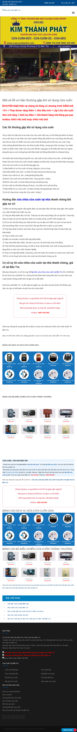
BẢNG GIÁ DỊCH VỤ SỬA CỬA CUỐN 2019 (20, 345)
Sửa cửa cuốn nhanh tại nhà (17, 615)
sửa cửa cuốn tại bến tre (29, 588)
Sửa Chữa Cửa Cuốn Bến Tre (17, 607)
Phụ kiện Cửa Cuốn (11, 472)
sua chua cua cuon (21, 585)
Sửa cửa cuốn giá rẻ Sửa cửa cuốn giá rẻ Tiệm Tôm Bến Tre (29, 619)
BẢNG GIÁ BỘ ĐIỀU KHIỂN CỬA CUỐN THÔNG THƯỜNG (27, 397)
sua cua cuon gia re (34, 585)
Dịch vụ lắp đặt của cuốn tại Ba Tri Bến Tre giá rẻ (25, 611)
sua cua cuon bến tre (48, 585)
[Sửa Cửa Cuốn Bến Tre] (11, 10)
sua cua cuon (10, 585)
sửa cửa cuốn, (60, 585)
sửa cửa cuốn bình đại (13, 588)
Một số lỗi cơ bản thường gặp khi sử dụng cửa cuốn (37, 100)
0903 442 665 (49, 3)
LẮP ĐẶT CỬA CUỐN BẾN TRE (18, 604)
